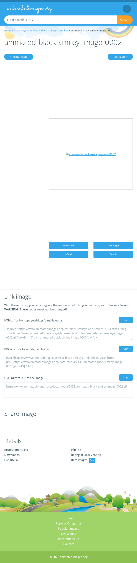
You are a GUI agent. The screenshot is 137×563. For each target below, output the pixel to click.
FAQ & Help (68, 534)
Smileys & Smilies (27, 30)
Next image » (120, 56)
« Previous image (18, 56)
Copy (125, 319)
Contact (68, 544)
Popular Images (68, 528)
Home (7, 30)
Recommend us (68, 539)
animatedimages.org (29, 8)
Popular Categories (69, 523)
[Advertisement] (24, 86)
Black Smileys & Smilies (54, 30)
